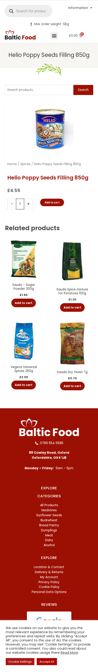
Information (78, 7)
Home (12, 164)
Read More (69, 652)
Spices (25, 164)
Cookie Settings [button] (20, 661)
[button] (54, 36)
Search (83, 90)
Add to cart (52, 202)
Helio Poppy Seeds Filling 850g (49, 55)
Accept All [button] (46, 661)
